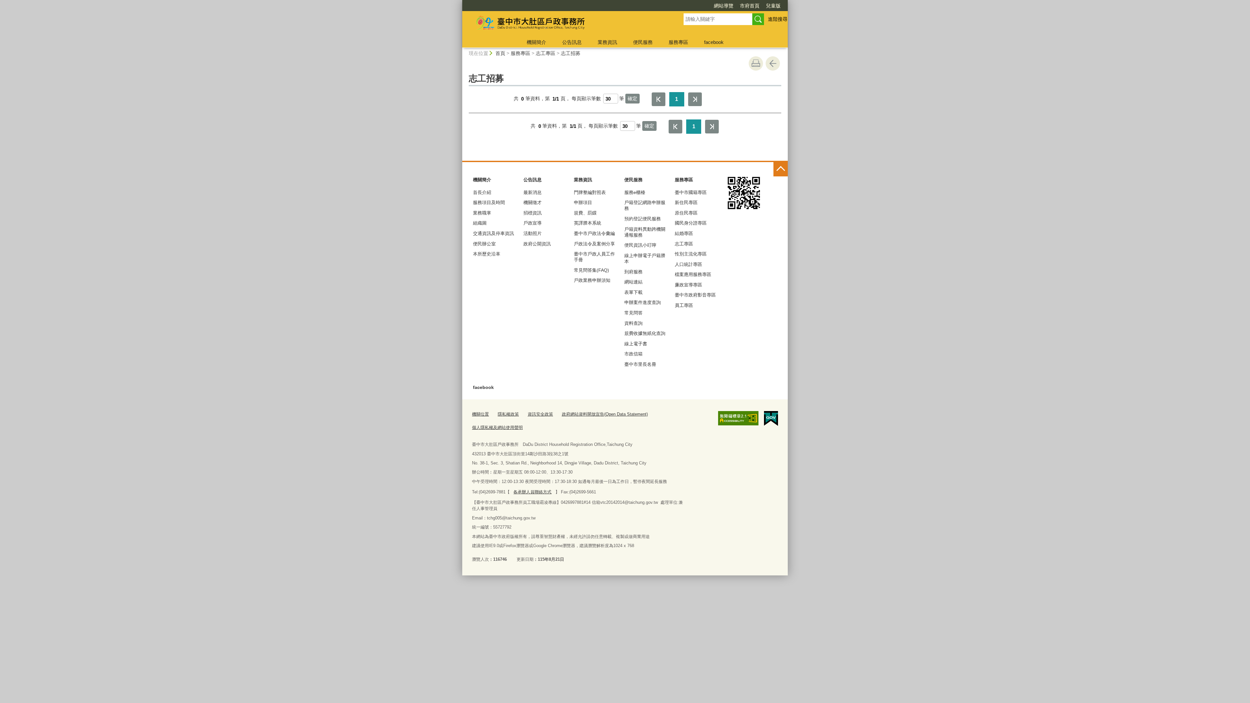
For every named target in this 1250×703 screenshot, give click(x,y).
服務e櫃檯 (634, 192)
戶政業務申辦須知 (592, 280)
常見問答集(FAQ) (591, 270)
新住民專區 (686, 202)
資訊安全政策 (540, 414)
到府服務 (633, 271)
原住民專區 (686, 212)
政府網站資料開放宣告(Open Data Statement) (605, 414)
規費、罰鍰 (585, 212)
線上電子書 (635, 343)
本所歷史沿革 (486, 253)
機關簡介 (536, 42)
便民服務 (643, 42)
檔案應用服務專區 (693, 274)
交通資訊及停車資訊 (493, 233)
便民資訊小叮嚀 (640, 245)
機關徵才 (532, 202)
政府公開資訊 (537, 243)
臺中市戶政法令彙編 (594, 233)
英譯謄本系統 (587, 223)
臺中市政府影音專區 (695, 294)
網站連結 (633, 281)
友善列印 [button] (756, 63)
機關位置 (480, 414)
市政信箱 (633, 353)
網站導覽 (723, 5)
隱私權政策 (508, 414)
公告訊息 (572, 42)
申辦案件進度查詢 (642, 302)
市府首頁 (749, 5)
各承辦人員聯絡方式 (532, 491)
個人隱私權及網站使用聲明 (497, 427)
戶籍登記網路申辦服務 (644, 205)
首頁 (500, 53)
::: (459, 3)
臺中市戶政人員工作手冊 (594, 256)
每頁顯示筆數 (586, 99)
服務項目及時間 (489, 202)
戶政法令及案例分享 (594, 243)
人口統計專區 (688, 264)
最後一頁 (695, 99)
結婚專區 (684, 233)
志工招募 (570, 53)
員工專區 (684, 305)
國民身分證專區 (691, 223)
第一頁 (658, 99)
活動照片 (532, 233)
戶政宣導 (532, 223)
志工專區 (545, 53)
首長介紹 (482, 192)
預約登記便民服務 (642, 218)
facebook (714, 42)
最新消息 (532, 192)
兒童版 (773, 5)
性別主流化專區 (691, 253)
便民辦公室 (484, 243)
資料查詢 (633, 323)
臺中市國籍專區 (691, 192)
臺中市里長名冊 (640, 364)
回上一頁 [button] (773, 63)
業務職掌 (482, 212)
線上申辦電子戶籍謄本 (644, 258)
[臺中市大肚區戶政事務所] (565, 24)
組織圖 (480, 223)
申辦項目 (583, 202)
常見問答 (633, 312)
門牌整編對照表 (590, 192)
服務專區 (678, 42)
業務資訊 (607, 42)
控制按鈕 (780, 169)
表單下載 (633, 292)
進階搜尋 (777, 19)
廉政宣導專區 (688, 284)
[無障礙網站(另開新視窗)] (738, 418)
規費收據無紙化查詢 (644, 333)
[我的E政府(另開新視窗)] (771, 418)
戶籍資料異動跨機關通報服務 (644, 232)
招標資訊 (532, 212)
